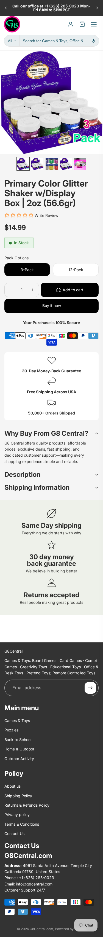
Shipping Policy (18, 795)
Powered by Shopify (70, 929)
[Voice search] (93, 40)
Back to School (17, 739)
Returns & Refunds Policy (26, 805)
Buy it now (51, 305)
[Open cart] (82, 24)
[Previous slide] (6, 8)
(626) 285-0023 (64, 6)
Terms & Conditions (21, 824)
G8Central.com (41, 929)
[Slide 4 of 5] (66, 164)
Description (22, 474)
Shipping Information (36, 487)
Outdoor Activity (19, 758)
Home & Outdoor (19, 749)
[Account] (70, 24)
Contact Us (14, 833)
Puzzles (11, 730)
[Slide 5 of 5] (80, 164)
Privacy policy (17, 814)
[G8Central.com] (12, 24)
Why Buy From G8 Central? (46, 433)
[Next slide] (97, 8)
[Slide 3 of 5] (52, 164)
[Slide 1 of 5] (23, 164)
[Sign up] (90, 688)
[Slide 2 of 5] (37, 164)
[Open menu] (93, 24)
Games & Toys (17, 720)
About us (12, 786)
